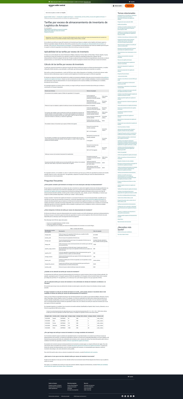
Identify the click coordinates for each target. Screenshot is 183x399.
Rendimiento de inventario (90, 352)
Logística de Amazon (71, 386)
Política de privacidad (65, 396)
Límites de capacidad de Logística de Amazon (77, 340)
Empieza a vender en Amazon (55, 385)
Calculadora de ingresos (89, 385)
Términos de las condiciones (54, 396)
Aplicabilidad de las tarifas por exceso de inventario (55, 29)
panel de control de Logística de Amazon (94, 199)
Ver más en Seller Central (123, 234)
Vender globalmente (53, 388)
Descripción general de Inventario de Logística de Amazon (86, 345)
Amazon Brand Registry (72, 385)
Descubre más (87, 2)
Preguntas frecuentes (49, 32)
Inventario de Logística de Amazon (52, 191)
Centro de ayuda (87, 388)
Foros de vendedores (88, 386)
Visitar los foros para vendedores (125, 231)
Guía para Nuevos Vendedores (55, 386)
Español (131, 376)
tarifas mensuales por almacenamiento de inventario (91, 43)
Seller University (87, 389)
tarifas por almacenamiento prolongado (61, 45)
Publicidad (69, 388)
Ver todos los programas (72, 389)
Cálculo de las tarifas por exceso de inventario (54, 30)
